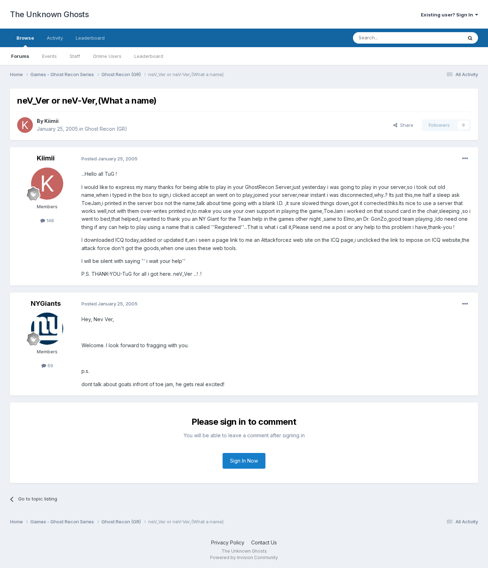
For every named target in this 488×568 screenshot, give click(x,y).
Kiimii (51, 121)
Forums (20, 56)
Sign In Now (244, 461)
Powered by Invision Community (244, 557)
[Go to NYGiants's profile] (47, 329)
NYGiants (46, 303)
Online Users (107, 56)
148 (49, 220)
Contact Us (264, 542)
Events (49, 56)
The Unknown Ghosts (49, 14)
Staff (75, 56)
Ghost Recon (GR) (106, 129)
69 (49, 365)
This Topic (441, 37)
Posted (109, 158)
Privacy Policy (227, 542)
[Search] (470, 38)
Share (405, 125)
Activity (55, 38)
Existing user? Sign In (448, 15)
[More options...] (465, 158)
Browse (25, 38)
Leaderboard (148, 56)
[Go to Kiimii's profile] (25, 125)
